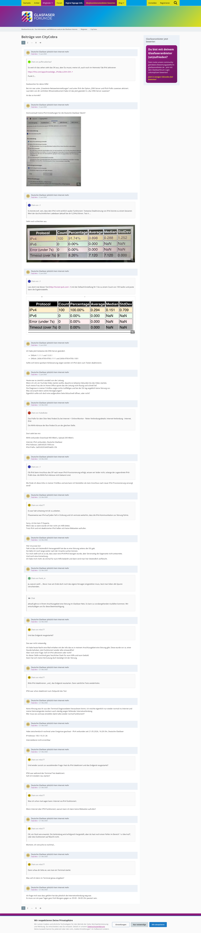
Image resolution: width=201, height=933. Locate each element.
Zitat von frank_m (38, 578)
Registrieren (165, 3)
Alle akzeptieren (158, 924)
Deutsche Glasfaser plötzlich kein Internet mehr (50, 51)
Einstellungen (121, 924)
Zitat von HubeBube (39, 413)
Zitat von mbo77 (38, 505)
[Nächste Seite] (40, 42)
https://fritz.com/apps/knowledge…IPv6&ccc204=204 (49, 72)
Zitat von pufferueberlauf (41, 62)
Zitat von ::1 (36, 205)
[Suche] (175, 3)
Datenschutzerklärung (96, 926)
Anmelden (152, 3)
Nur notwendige (139, 924)
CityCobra (34, 54)
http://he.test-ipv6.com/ (59, 287)
